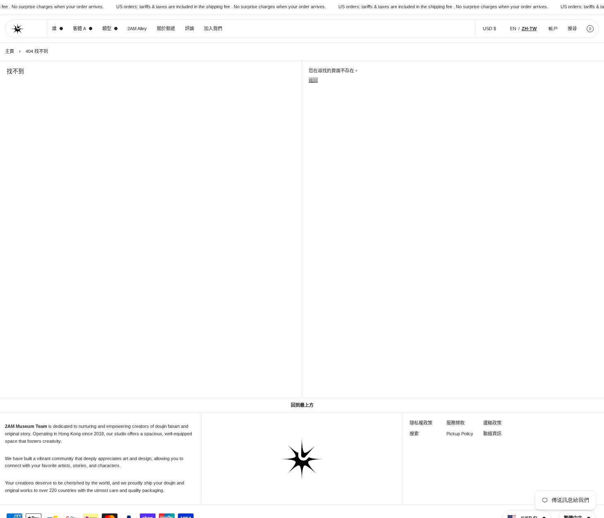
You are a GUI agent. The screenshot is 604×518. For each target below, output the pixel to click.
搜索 (414, 433)
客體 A (79, 28)
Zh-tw (529, 28)
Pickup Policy (459, 433)
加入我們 (213, 28)
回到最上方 (302, 405)
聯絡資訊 (492, 433)
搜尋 (572, 28)
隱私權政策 (421, 422)
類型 (106, 28)
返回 (313, 80)
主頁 (9, 51)
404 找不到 (37, 51)
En (513, 28)
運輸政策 (492, 422)
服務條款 (455, 422)
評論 (189, 28)
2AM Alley (137, 28)
